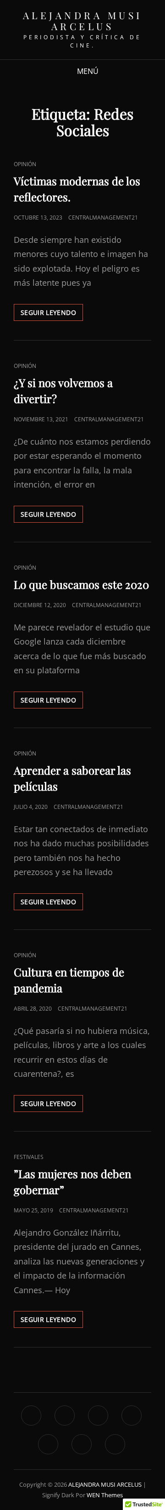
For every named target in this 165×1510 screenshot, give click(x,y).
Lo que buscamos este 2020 (81, 584)
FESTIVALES (29, 1157)
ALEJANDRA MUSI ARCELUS (83, 20)
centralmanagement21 (103, 217)
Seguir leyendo (52, 314)
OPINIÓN (25, 164)
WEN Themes (105, 1495)
